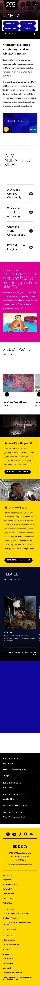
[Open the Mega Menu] (28, 3)
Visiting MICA (7, 776)
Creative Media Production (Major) (15, 805)
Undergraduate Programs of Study (15, 769)
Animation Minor (8, 799)
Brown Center (8, 787)
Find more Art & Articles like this (21, 654)
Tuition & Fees (8, 763)
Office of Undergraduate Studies (14, 817)
